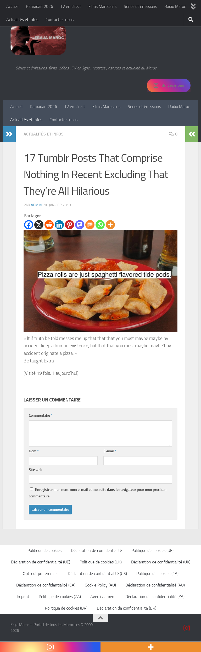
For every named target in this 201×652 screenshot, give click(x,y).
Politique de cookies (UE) (152, 550)
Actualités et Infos (22, 19)
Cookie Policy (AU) (100, 585)
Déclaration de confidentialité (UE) (40, 561)
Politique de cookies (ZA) (60, 596)
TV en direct (70, 6)
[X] (38, 224)
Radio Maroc (175, 6)
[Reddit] (49, 224)
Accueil (12, 6)
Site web (35, 470)
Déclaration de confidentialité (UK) (160, 561)
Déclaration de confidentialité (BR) (126, 608)
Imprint (23, 596)
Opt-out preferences (40, 573)
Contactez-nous (60, 19)
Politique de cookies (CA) (157, 573)
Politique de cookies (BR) (66, 608)
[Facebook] (28, 224)
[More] (110, 224)
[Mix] (89, 224)
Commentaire (40, 415)
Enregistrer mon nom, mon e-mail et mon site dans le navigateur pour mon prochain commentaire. (97, 492)
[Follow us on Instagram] (187, 628)
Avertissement (103, 596)
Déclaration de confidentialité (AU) (155, 585)
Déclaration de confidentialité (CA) (45, 585)
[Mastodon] (79, 224)
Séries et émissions (140, 6)
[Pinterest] (69, 224)
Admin (36, 205)
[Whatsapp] (100, 224)
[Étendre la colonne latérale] (9, 134)
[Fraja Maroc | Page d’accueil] (38, 39)
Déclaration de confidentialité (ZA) (155, 596)
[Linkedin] (59, 224)
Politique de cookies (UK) (101, 561)
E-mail (109, 451)
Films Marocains (102, 6)
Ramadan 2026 (39, 6)
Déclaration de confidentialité (96, 550)
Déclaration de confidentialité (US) (97, 573)
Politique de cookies (44, 550)
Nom (34, 451)
